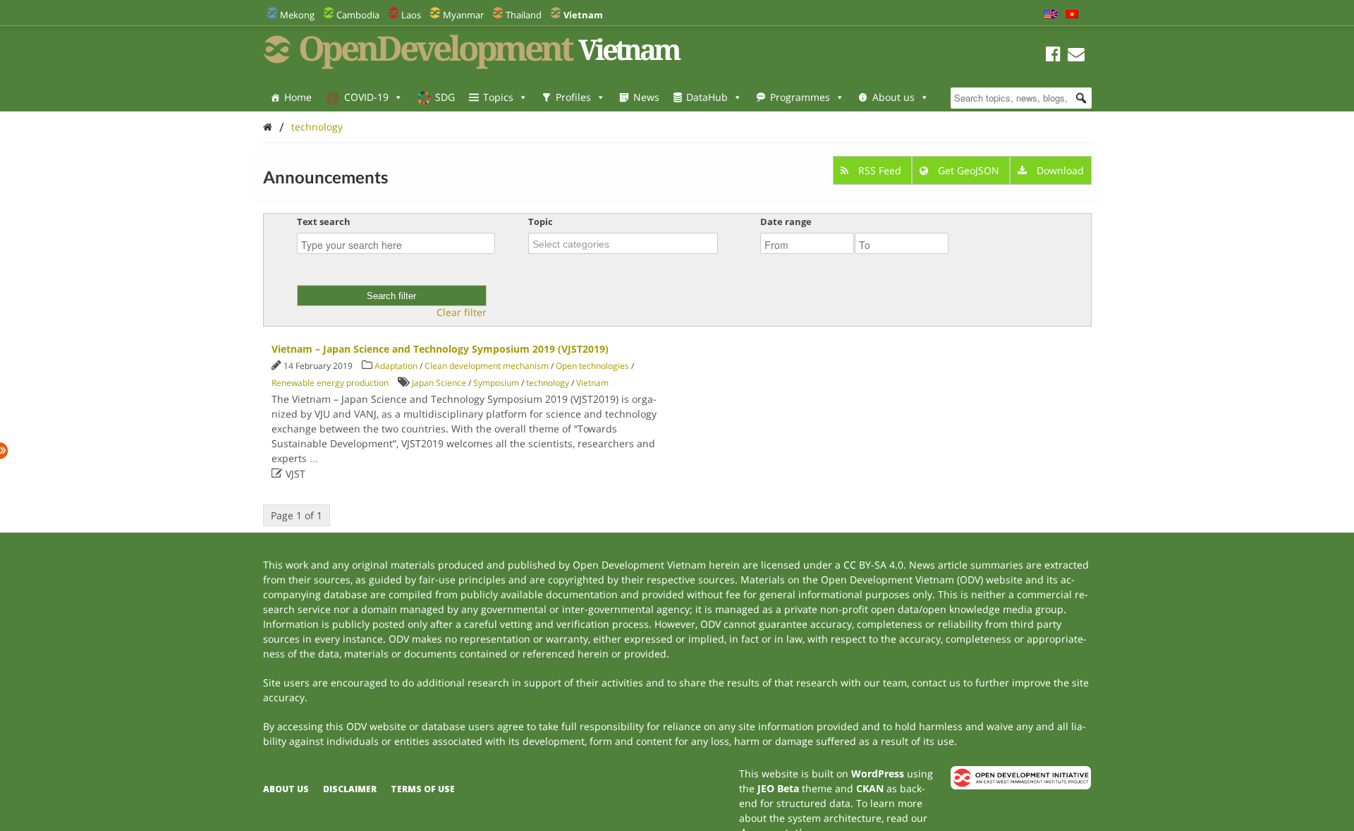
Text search (323, 221)
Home (298, 97)
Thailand (524, 14)
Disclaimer (350, 789)
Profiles (573, 97)
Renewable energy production (330, 383)
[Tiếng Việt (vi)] (1072, 14)
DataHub (707, 97)
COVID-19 (366, 97)
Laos (411, 14)
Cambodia (357, 14)
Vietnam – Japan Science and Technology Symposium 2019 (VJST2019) (440, 349)
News (646, 97)
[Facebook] (1053, 56)
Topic (540, 221)
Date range (786, 221)
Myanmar (463, 14)
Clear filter (462, 312)
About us (893, 97)
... (314, 458)
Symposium (496, 383)
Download (1059, 170)
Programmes (800, 97)
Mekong (297, 14)
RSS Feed (879, 170)
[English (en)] (1050, 14)
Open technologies (592, 366)
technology (317, 126)
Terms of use (423, 789)
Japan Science (439, 383)
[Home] (267, 126)
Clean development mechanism (487, 366)
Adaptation (395, 366)
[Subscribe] (1076, 56)
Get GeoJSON (968, 170)
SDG (445, 97)
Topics (498, 97)
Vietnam (592, 383)
